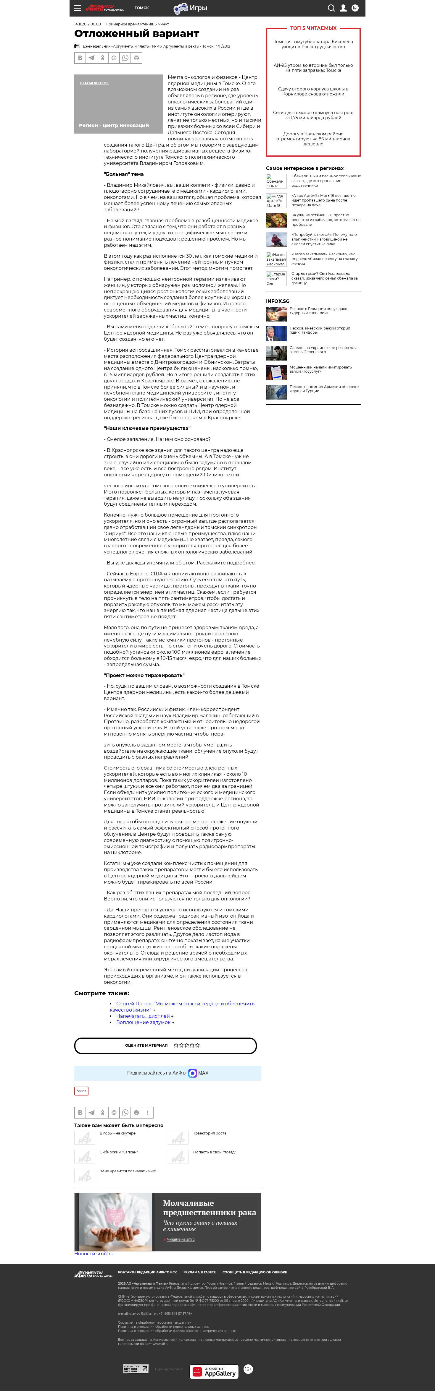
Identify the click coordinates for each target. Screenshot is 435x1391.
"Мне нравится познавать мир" (128, 1171)
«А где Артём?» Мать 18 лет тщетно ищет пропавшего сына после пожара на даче (323, 200)
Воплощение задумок (143, 1022)
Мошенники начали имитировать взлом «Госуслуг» (321, 369)
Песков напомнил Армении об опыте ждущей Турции (324, 389)
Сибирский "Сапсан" (119, 1152)
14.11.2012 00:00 (87, 24)
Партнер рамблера (169, 1369)
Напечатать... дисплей (143, 1016)
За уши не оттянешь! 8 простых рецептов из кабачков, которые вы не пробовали (325, 220)
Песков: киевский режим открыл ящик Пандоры (320, 330)
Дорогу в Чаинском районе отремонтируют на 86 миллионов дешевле (313, 139)
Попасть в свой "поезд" (214, 1152)
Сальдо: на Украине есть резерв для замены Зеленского (323, 350)
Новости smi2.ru (94, 1254)
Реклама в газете (199, 1272)
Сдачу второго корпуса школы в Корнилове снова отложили (313, 92)
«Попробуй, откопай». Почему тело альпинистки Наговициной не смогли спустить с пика (324, 239)
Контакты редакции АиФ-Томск (147, 1272)
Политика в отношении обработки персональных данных (163, 1327)
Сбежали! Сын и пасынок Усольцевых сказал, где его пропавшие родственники (326, 181)
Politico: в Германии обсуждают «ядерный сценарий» (319, 311)
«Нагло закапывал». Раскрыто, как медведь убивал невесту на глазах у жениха (324, 259)
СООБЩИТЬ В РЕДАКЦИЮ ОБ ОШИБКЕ (255, 1272)
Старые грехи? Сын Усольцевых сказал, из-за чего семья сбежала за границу (324, 278)
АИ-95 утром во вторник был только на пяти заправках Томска (313, 68)
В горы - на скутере (118, 1133)
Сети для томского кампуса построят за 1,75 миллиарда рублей (313, 115)
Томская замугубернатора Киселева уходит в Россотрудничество (313, 44)
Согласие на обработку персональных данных (154, 1323)
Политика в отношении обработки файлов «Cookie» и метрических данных (177, 1331)
